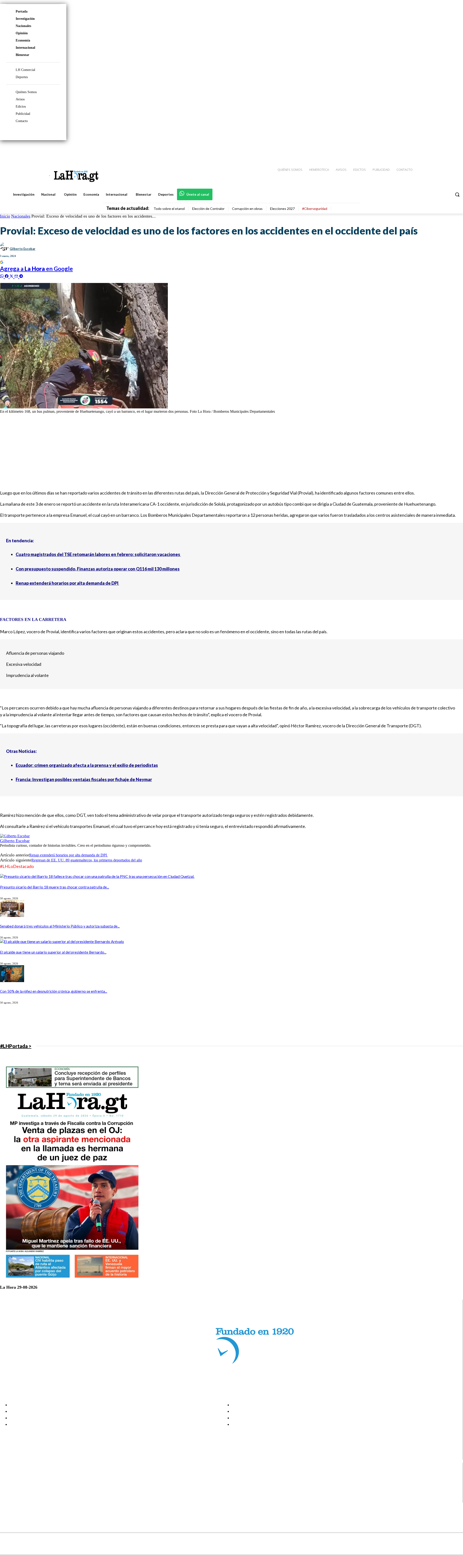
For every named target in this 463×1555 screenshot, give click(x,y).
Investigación (25, 19)
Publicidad (23, 114)
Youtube (21, 1499)
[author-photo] (15, 836)
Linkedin (21, 1487)
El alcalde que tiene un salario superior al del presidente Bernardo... (53, 952)
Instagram (23, 1481)
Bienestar (22, 55)
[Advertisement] (144, 451)
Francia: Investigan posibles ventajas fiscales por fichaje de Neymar (84, 779)
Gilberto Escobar (22, 249)
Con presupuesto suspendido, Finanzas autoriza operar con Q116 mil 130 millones (98, 568)
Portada (21, 11)
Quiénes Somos (26, 92)
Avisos (20, 99)
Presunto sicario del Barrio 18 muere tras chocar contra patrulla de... (54, 887)
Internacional (25, 47)
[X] (8, 1493)
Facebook (22, 1475)
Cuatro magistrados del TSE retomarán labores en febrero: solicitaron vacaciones (98, 554)
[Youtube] (453, 149)
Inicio (5, 216)
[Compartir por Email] (16, 275)
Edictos (21, 106)
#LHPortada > (15, 1046)
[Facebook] (419, 149)
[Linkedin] (436, 149)
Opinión (22, 33)
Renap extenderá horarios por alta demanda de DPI (67, 583)
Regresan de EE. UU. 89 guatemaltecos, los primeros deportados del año (86, 860)
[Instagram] (428, 149)
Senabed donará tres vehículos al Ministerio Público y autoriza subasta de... (60, 926)
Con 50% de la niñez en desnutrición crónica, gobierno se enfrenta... (53, 991)
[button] (457, 194)
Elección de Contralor (208, 208)
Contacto (22, 121)
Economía (23, 40)
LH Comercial (25, 70)
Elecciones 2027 (282, 208)
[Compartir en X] (12, 275)
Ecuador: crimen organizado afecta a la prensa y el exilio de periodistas (87, 765)
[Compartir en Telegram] (21, 275)
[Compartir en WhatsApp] (2, 275)
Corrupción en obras (247, 208)
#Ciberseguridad (314, 208)
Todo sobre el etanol (169, 208)
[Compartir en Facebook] (7, 275)
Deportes (22, 77)
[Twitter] (445, 149)
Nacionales (23, 26)
